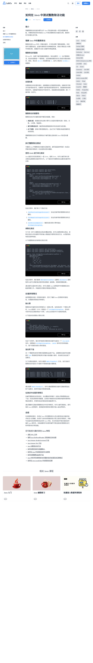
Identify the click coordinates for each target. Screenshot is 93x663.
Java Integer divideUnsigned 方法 (38, 440)
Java (38, 9)
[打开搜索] (68, 3)
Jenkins (78, 81)
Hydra (85, 84)
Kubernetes (79, 69)
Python (83, 95)
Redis (77, 92)
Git (77, 66)
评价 (25, 3)
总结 (4, 42)
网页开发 (83, 101)
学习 (15, 3)
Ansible (78, 75)
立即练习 (48, 20)
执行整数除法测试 (8, 37)
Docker (82, 66)
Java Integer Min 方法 (34, 443)
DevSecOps (79, 52)
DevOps (83, 40)
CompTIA (78, 87)
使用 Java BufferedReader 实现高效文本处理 (42, 438)
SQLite (78, 95)
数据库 (85, 87)
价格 (30, 3)
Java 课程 (48, 471)
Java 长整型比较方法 (34, 446)
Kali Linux (86, 52)
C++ (77, 101)
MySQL (78, 90)
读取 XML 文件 (32, 435)
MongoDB (83, 92)
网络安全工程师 (80, 49)
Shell (85, 64)
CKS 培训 (86, 72)
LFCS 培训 (79, 64)
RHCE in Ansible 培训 (81, 78)
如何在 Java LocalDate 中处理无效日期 (40, 461)
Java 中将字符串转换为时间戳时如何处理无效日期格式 (45, 458)
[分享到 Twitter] (77, 31)
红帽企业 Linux (80, 55)
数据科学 (78, 104)
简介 (4, 31)
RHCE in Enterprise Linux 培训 (83, 61)
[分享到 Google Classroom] (83, 31)
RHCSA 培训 (79, 58)
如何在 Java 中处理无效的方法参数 (39, 452)
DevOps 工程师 (80, 46)
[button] (72, 3)
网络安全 (78, 43)
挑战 (20, 3)
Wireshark (78, 84)
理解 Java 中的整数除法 (9, 34)
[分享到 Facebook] (80, 31)
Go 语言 (78, 98)
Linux (77, 40)
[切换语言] (72, 3)
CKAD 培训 (79, 72)
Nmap (83, 81)
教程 (32, 9)
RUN (63, 76)
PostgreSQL (85, 90)
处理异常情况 (7, 40)
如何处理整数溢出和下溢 (36, 455)
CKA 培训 (86, 69)
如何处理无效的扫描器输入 (36, 449)
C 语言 (84, 98)
